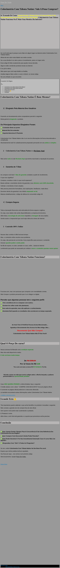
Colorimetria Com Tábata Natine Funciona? (14, 88)
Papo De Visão (6, 2)
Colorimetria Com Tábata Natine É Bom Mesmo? (15, 86)
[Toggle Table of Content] (2, 84)
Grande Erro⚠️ (8, 90)
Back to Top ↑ (16, 566)
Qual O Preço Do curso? (10, 89)
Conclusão (7, 92)
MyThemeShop (9, 566)
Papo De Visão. (21, 456)
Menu (2, 5)
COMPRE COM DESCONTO (8, 395)
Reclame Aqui (39, 151)
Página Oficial (4, 464)
